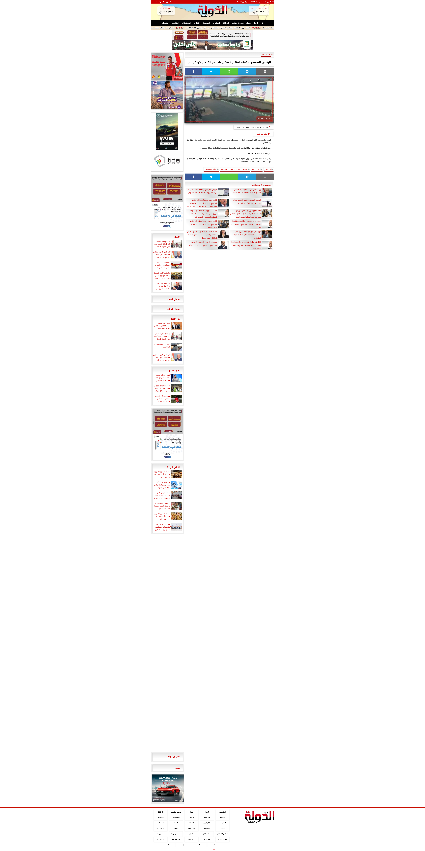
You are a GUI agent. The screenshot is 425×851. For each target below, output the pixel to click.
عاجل (248, 23)
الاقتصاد (175, 23)
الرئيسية (222, 812)
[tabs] (153, 2)
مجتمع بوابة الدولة (222, 833)
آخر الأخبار (175, 319)
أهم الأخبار (174, 371)
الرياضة (226, 23)
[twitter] (170, 2)
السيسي (267, 169)
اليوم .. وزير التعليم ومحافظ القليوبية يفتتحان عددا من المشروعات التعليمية (265, 28)
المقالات (160, 823)
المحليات (191, 828)
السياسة (206, 23)
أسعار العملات (173, 299)
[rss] (163, 2)
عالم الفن (206, 833)
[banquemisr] (212, 35)
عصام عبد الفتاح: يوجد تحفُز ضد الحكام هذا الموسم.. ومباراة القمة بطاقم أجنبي (187, 28)
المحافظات (186, 23)
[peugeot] (167, 131)
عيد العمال (256, 169)
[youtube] (167, 2)
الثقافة (191, 823)
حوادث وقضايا (238, 23)
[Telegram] (247, 71)
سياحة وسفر (222, 839)
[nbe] (212, 45)
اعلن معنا (191, 839)
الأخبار (255, 23)
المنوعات (165, 23)
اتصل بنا (160, 839)
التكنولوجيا (207, 823)
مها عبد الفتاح (261, 134)
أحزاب (191, 833)
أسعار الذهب (173, 309)
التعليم (176, 828)
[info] (156, 2)
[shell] (167, 67)
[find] (160, 2)
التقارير (197, 23)
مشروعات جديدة (210, 169)
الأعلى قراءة (173, 467)
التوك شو (160, 828)
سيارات (159, 833)
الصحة (176, 823)
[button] (154, 788)
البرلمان (216, 23)
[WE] (167, 95)
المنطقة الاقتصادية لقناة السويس (234, 169)
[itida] (167, 161)
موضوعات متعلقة (261, 185)
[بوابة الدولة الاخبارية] (168, 788)
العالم (222, 828)
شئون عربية (175, 833)
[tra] (167, 216)
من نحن (207, 839)
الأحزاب (207, 828)
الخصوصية (176, 839)
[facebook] (174, 2)
